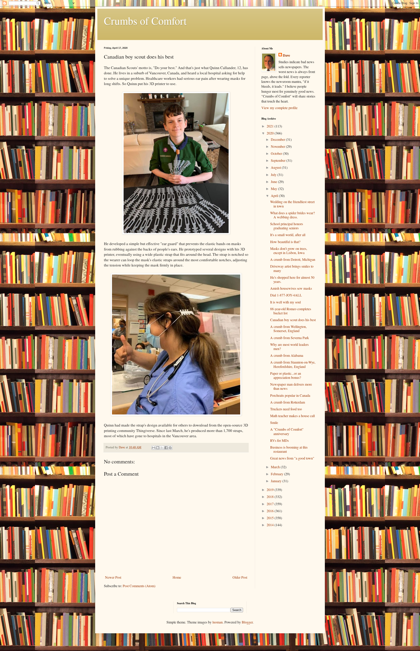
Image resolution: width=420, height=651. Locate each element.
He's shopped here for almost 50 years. (292, 279)
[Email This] (153, 448)
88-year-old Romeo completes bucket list (290, 310)
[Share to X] (162, 448)
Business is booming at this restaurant (289, 449)
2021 (271, 126)
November (278, 146)
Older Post (240, 577)
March (276, 467)
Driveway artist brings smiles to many (291, 268)
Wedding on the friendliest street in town (292, 203)
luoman (217, 622)
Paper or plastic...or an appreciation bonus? (285, 375)
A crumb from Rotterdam (287, 402)
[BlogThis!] (158, 448)
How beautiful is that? (285, 241)
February (277, 474)
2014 (271, 524)
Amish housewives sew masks (291, 288)
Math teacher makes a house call (292, 415)
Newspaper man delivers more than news (291, 386)
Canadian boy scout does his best (293, 319)
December (278, 139)
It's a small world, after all (287, 234)
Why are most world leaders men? (289, 346)
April (275, 195)
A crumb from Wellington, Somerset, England (288, 328)
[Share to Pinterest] (170, 448)
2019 (271, 489)
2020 (271, 133)
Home (177, 577)
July (274, 174)
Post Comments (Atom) (139, 585)
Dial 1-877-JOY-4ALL (286, 295)
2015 (271, 517)
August (276, 167)
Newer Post (113, 577)
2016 (271, 510)
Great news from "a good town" (292, 458)
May (274, 188)
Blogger (247, 622)
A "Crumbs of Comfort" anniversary (287, 431)
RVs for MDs (279, 440)
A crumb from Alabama (286, 355)
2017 (271, 503)
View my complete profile (279, 107)
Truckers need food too (286, 409)
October (277, 153)
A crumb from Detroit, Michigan (292, 259)
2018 (271, 496)
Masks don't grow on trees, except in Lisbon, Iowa (288, 250)
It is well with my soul (285, 302)
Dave (286, 55)
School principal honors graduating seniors (286, 225)
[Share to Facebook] (166, 448)
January (276, 481)
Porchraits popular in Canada (290, 395)
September (278, 160)
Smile (274, 422)
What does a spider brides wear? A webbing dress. (292, 215)
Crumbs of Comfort (145, 21)
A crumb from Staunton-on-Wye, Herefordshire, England (292, 364)
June (274, 181)
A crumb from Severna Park (289, 337)
